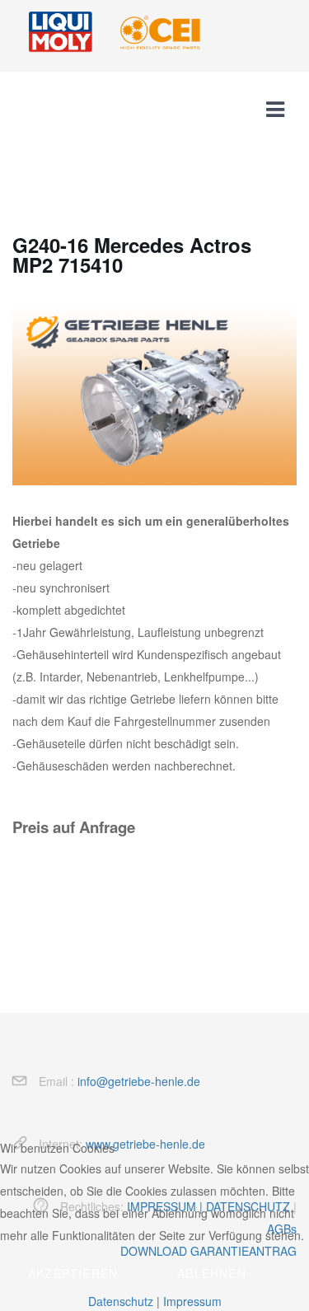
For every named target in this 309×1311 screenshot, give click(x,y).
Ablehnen (211, 1273)
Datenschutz (120, 1301)
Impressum (192, 1301)
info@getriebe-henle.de (138, 1081)
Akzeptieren (73, 1273)
